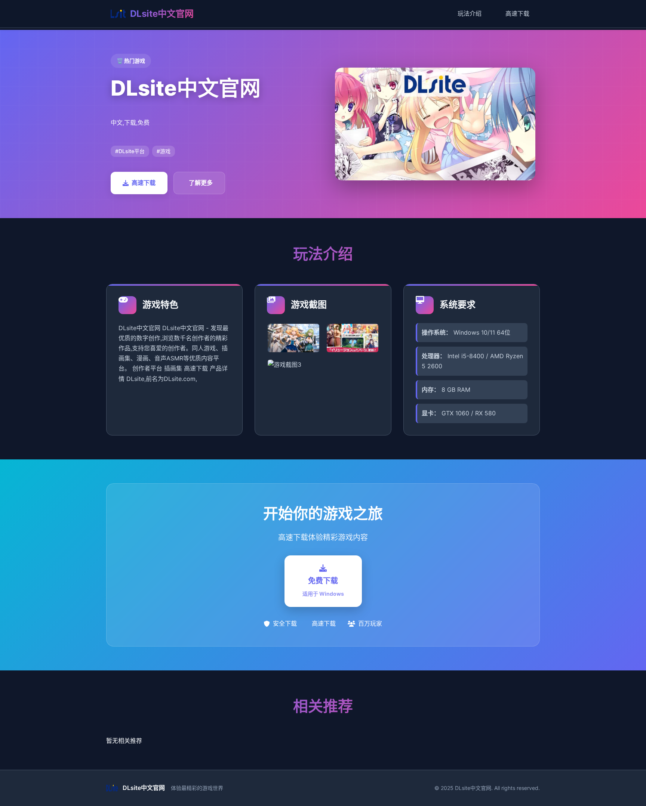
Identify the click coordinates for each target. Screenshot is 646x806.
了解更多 (201, 182)
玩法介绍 (470, 13)
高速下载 (517, 13)
